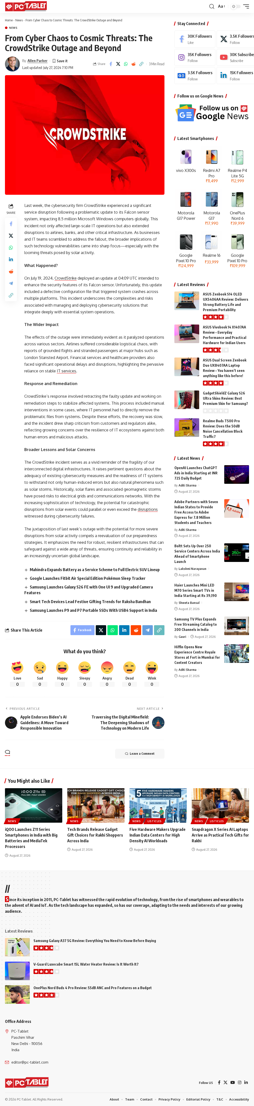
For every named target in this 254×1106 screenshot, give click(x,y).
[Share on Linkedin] (11, 259)
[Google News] (194, 75)
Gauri (182, 637)
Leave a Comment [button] (142, 753)
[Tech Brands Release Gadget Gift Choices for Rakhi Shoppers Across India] (96, 805)
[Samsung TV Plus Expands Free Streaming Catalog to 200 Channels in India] (236, 626)
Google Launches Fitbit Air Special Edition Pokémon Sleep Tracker (88, 578)
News (19, 20)
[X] (225, 1082)
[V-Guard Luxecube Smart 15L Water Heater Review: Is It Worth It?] (17, 971)
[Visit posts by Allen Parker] (12, 64)
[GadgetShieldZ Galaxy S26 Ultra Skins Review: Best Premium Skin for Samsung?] (186, 399)
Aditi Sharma (187, 485)
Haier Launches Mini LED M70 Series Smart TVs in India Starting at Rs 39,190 (195, 590)
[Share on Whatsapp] (126, 64)
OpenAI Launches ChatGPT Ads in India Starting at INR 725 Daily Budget (196, 473)
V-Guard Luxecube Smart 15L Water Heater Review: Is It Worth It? (86, 964)
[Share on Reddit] (133, 64)
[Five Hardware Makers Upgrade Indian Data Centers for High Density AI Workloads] (158, 805)
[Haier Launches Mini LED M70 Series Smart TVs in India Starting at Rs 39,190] (236, 592)
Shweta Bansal (189, 603)
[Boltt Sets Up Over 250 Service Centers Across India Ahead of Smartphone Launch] (236, 552)
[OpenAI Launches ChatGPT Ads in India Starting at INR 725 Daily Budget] (236, 474)
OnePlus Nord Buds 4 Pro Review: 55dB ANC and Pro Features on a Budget (92, 988)
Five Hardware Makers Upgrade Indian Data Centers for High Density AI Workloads (157, 835)
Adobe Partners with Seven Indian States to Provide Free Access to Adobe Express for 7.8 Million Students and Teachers (196, 512)
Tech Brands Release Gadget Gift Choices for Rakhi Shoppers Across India (95, 835)
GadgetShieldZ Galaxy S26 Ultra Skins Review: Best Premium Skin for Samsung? (225, 398)
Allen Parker (38, 60)
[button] (212, 6)
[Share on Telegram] (11, 283)
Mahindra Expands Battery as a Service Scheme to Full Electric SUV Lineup (95, 569)
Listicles (155, 821)
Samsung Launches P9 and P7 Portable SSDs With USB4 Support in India (93, 610)
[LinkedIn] (246, 1082)
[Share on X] (118, 64)
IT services (66, 370)
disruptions (148, 509)
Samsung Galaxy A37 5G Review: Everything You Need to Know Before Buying (94, 941)
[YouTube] (232, 1082)
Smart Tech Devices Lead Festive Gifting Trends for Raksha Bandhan (90, 601)
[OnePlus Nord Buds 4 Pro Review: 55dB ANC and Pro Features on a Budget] (17, 994)
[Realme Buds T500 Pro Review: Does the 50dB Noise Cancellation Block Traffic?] (186, 427)
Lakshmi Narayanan (192, 569)
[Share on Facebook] (110, 64)
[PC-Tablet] (26, 6)
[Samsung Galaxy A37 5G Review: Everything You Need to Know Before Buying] (17, 947)
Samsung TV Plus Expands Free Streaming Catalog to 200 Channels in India (195, 624)
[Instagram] (194, 57)
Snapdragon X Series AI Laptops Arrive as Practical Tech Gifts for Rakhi (220, 835)
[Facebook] (194, 39)
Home (9, 20)
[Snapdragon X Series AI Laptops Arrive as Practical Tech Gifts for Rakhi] (220, 805)
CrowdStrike (66, 278)
